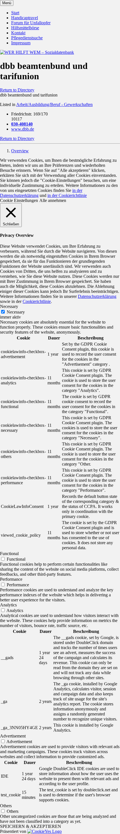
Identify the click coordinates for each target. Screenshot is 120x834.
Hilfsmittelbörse (25, 27)
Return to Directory (17, 90)
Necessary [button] (9, 306)
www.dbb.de (22, 129)
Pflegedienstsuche (27, 37)
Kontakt (18, 32)
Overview (20, 150)
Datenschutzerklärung (97, 296)
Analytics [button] (8, 604)
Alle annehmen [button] (52, 200)
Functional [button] (9, 553)
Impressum (20, 42)
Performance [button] (11, 579)
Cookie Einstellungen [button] (19, 200)
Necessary (16, 312)
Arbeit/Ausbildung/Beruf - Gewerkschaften (54, 104)
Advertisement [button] (13, 736)
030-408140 (22, 124)
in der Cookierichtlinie (67, 195)
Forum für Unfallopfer (31, 22)
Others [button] (6, 805)
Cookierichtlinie (37, 301)
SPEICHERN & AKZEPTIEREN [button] (30, 826)
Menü (6, 3)
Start (15, 12)
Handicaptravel (24, 17)
